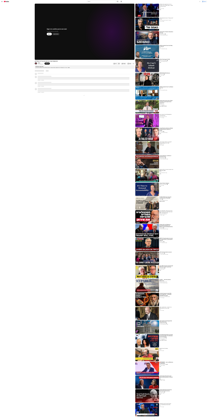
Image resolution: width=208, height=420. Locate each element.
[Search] (117, 1)
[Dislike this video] (118, 64)
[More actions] (133, 64)
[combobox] (102, 1)
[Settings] (199, 1)
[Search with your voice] (121, 1)
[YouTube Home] (6, 1)
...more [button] (68, 67)
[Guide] (2, 1)
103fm (39, 63)
